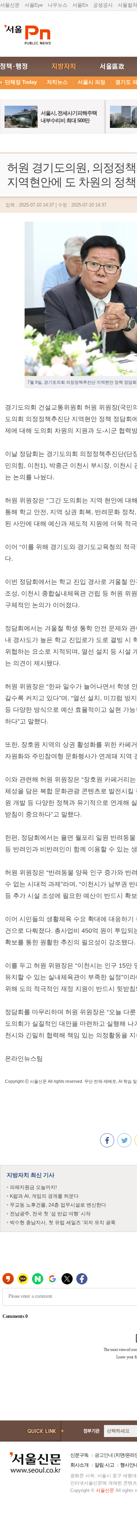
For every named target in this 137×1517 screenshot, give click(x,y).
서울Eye (34, 5)
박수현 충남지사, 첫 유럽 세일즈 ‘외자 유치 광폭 (63, 1222)
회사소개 (79, 1465)
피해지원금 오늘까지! (33, 1187)
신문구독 (79, 1455)
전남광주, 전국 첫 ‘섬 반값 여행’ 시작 (50, 1213)
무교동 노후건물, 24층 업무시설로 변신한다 (58, 1205)
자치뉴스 (57, 82)
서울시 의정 (91, 82)
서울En (80, 5)
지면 (119, 1455)
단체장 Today (21, 82)
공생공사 (103, 5)
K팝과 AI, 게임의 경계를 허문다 (44, 1196)
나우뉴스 (57, 5)
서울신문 (10, 5)
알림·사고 (104, 1465)
